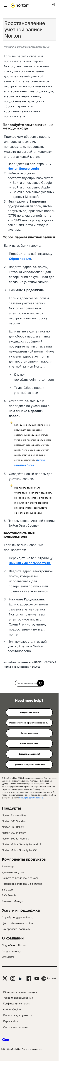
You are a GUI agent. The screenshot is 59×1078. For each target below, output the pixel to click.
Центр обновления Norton (17, 923)
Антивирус (8, 866)
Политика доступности (17, 1015)
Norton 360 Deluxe (13, 826)
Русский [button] (51, 978)
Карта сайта (10, 1021)
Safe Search (9, 895)
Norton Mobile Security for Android (22, 844)
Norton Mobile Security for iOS (19, 850)
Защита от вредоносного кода (20, 878)
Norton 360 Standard (14, 821)
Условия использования (18, 997)
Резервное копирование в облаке (22, 883)
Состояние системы (16, 1027)
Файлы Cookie (12, 1009)
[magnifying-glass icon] (40, 683)
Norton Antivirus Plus (14, 815)
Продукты (11, 808)
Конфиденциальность (16, 1003)
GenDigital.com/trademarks (31, 798)
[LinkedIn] (20, 978)
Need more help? (29, 700)
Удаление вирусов (13, 872)
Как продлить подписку (16, 929)
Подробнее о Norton (14, 945)
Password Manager (13, 901)
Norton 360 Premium (14, 832)
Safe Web (7, 889)
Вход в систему (11, 951)
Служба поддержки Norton (18, 917)
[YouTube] (36, 978)
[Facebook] (28, 978)
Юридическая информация (20, 992)
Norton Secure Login (23, 168)
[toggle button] (5, 5)
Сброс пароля (20, 259)
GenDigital (8, 956)
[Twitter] (4, 978)
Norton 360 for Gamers (15, 838)
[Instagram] (12, 978)
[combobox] (29, 683)
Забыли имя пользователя (30, 563)
